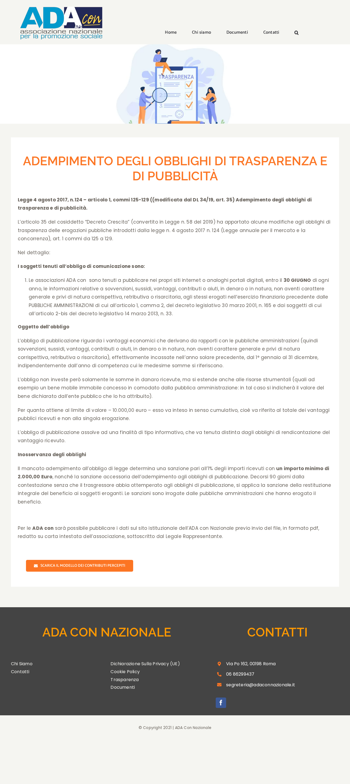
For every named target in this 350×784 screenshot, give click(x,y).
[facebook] (221, 703)
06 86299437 (240, 674)
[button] (296, 32)
